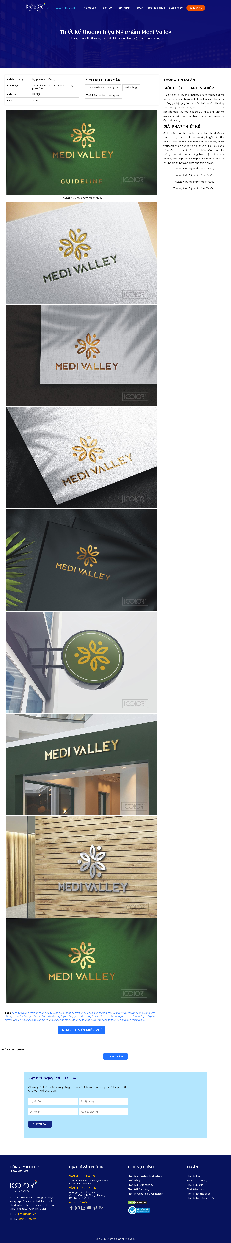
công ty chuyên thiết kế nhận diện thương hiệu (38, 1012)
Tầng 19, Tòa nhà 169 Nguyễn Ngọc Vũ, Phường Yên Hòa (88, 1182)
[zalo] (84, 1208)
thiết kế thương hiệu (84, 1020)
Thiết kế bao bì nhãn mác (200, 1198)
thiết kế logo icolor (60, 1020)
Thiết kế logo (95, 38)
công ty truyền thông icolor (83, 1016)
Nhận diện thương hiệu (199, 1180)
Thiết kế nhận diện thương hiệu (103, 95)
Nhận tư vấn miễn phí (82, 1030)
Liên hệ (197, 7)
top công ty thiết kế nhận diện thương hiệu (121, 1020)
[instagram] (78, 1208)
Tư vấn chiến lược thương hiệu (102, 87)
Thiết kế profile (195, 1185)
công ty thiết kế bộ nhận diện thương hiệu (89, 1012)
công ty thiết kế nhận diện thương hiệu (44, 1016)
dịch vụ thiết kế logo (111, 1016)
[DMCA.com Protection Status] (137, 1202)
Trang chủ (77, 38)
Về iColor (90, 8)
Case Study (176, 8)
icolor (17, 1020)
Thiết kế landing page (199, 1193)
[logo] (32, 1185)
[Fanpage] (72, 1208)
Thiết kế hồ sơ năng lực (140, 1189)
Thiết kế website (196, 1189)
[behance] (102, 1208)
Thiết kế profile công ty (140, 1185)
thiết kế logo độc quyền (35, 1020)
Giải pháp (124, 8)
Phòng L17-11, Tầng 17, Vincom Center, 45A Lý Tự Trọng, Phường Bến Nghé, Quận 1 (87, 1195)
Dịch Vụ (107, 8)
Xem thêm (115, 1056)
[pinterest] (96, 1208)
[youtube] (90, 1208)
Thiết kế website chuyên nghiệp (145, 1193)
